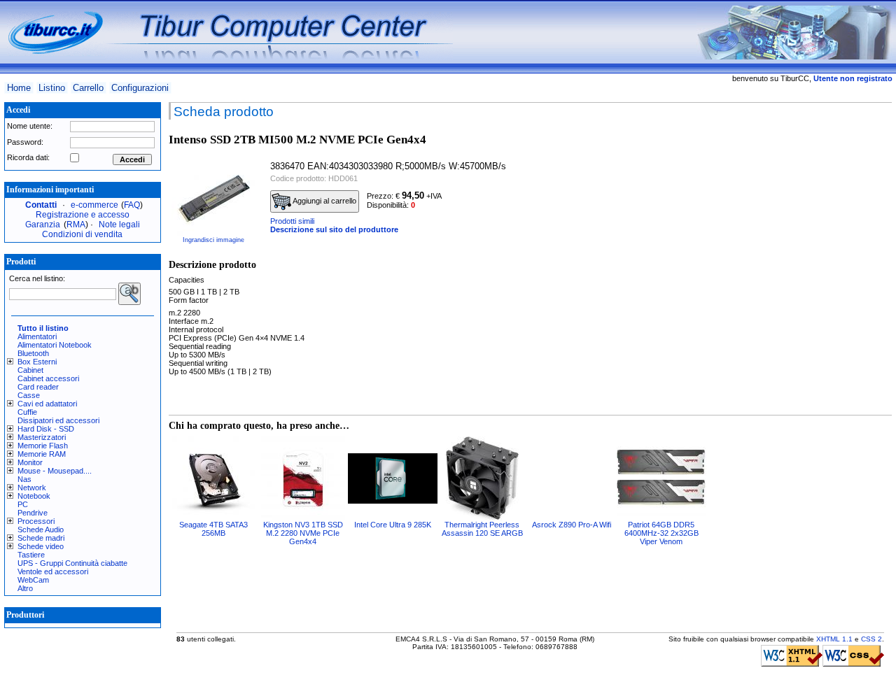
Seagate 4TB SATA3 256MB (213, 528)
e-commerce (94, 205)
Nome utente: (29, 126)
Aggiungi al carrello (323, 201)
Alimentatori (37, 336)
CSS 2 (871, 639)
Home (19, 88)
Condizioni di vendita (82, 234)
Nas (24, 479)
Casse (29, 395)
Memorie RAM (42, 454)
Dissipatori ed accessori (58, 420)
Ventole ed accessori (53, 571)
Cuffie (27, 412)
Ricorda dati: (28, 157)
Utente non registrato (852, 78)
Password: (25, 142)
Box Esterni (37, 361)
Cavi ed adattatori (47, 403)
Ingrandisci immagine (213, 239)
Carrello (88, 88)
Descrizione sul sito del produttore (334, 229)
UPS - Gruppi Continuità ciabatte (72, 563)
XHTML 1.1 (834, 639)
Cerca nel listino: (37, 278)
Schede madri (41, 538)
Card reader (38, 387)
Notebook (34, 496)
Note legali (119, 224)
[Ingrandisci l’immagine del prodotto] (213, 194)
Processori (36, 521)
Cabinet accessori (48, 378)
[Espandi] (12, 361)
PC (23, 504)
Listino (51, 88)
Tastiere (31, 554)
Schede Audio (41, 529)
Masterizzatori (42, 437)
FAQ (132, 205)
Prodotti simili (292, 221)
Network (32, 487)
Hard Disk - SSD (46, 429)
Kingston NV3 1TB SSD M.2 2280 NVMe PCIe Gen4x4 (303, 533)
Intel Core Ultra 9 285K (392, 524)
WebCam (33, 580)
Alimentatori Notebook (55, 345)
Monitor (30, 462)
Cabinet (30, 370)
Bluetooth (33, 353)
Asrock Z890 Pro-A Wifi (571, 524)
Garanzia (42, 224)
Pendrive (33, 513)
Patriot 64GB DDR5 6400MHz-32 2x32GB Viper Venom (661, 533)
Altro (25, 588)
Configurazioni (140, 88)
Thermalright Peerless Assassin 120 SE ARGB (482, 528)
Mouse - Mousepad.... (55, 471)
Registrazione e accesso (83, 215)
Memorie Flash (43, 445)
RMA (75, 224)
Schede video (41, 546)
